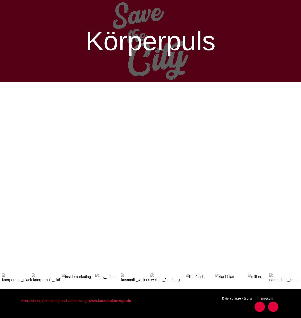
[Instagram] (273, 307)
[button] (237, 298)
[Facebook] (260, 307)
